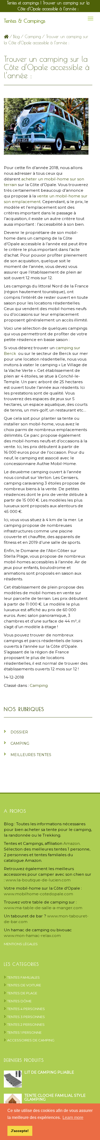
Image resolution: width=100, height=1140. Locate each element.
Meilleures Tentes (31, 754)
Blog (16, 36)
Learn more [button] (73, 1117)
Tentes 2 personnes (26, 1024)
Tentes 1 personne (24, 1032)
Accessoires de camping (30, 1040)
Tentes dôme (19, 1001)
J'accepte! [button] (20, 1131)
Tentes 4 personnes (26, 1009)
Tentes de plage (22, 993)
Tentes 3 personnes (26, 1017)
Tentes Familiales (23, 977)
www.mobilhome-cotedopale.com (38, 893)
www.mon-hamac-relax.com (32, 935)
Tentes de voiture (24, 985)
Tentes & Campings (24, 21)
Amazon (71, 843)
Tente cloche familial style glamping (55, 1097)
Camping (33, 36)
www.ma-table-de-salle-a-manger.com (43, 907)
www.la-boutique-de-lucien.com (38, 880)
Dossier (19, 732)
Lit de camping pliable (49, 1072)
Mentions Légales (21, 944)
